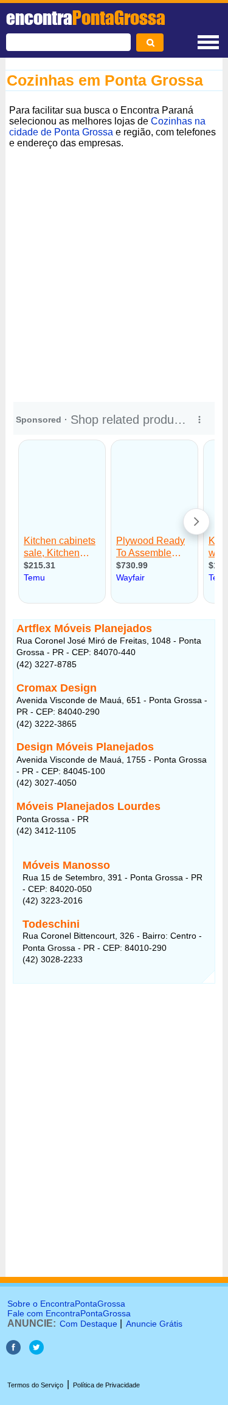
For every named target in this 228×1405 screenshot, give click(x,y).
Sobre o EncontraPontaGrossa (66, 1303)
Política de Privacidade (106, 1385)
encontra (85, 17)
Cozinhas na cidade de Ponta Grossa (107, 126)
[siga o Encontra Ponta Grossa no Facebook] (13, 1351)
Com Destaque (88, 1323)
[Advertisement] (114, 266)
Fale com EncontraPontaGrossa (69, 1313)
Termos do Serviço (35, 1385)
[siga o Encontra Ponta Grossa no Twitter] (36, 1351)
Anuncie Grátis (154, 1323)
